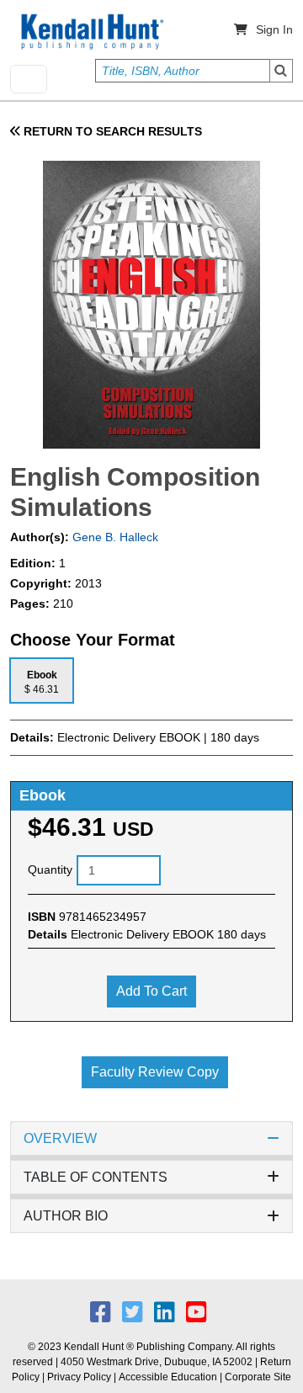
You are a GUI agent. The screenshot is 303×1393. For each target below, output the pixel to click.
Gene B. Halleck (113, 537)
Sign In (274, 29)
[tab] (41, 680)
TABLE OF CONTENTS (95, 1177)
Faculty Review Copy (155, 1072)
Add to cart (151, 991)
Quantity (50, 869)
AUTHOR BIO (66, 1216)
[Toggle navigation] (28, 79)
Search (281, 70)
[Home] (91, 32)
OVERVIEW (60, 1138)
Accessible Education (168, 1377)
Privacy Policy (79, 1377)
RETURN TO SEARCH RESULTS (111, 131)
